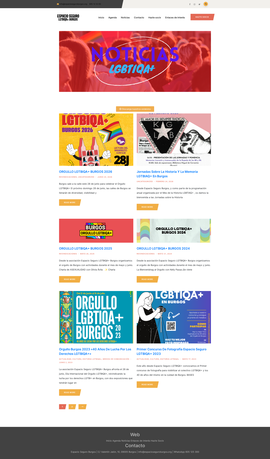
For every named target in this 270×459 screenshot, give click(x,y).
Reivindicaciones (68, 177)
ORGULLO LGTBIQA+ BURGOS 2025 (85, 248)
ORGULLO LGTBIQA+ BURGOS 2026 (85, 171)
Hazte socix (154, 17)
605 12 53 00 (95, 4)
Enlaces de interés (175, 17)
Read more (69, 202)
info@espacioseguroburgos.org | (155, 451)
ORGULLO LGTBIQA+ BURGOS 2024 (163, 248)
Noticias (125, 17)
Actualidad (65, 359)
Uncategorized (86, 177)
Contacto (139, 17)
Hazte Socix (157, 440)
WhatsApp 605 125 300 (186, 451)
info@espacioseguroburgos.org (73, 4)
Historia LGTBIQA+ (92, 359)
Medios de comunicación (116, 359)
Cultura (76, 359)
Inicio (101, 17)
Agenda (112, 17)
